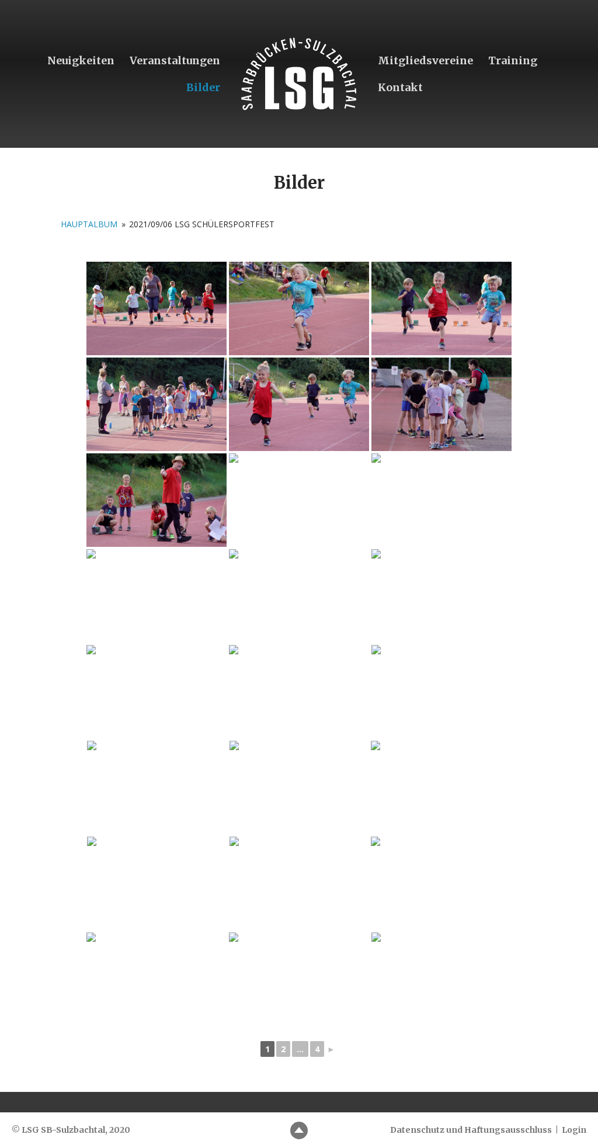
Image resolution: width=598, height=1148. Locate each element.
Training (512, 60)
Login (574, 1130)
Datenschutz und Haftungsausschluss (471, 1130)
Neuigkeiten (80, 60)
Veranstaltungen (175, 60)
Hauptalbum (89, 224)
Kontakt (400, 87)
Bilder (203, 87)
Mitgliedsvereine (425, 60)
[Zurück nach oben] (299, 1130)
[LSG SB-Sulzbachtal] (299, 74)
